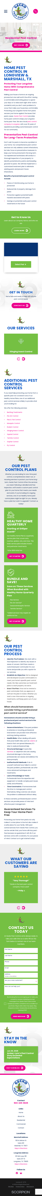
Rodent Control (12, 427)
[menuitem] (11, 1187)
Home (21, 1112)
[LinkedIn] (25, 1173)
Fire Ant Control (12, 416)
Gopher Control (12, 442)
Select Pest (19, 264)
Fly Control (11, 445)
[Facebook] (17, 1173)
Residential (21, 1120)
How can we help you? (12, 986)
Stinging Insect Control (15, 431)
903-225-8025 (21, 1103)
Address (7, 974)
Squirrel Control (12, 434)
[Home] (20, 11)
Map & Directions (21, 1148)
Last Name (8, 955)
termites (10, 752)
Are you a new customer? (13, 980)
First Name (8, 949)
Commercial (21, 1124)
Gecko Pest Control (21, 116)
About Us (21, 1116)
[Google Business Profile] (21, 1173)
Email (6, 968)
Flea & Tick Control (14, 420)
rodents (32, 741)
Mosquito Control (13, 423)
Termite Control (13, 438)
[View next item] (23, 359)
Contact (21, 1128)
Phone (7, 962)
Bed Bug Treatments (14, 412)
